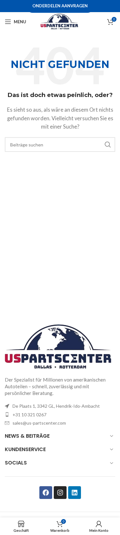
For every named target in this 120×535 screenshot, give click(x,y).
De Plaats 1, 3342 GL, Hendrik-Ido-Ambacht (56, 406)
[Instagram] (60, 492)
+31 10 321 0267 (29, 414)
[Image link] (60, 346)
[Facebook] (45, 492)
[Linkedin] (74, 492)
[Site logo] (60, 21)
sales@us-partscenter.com (39, 423)
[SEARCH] (107, 144)
